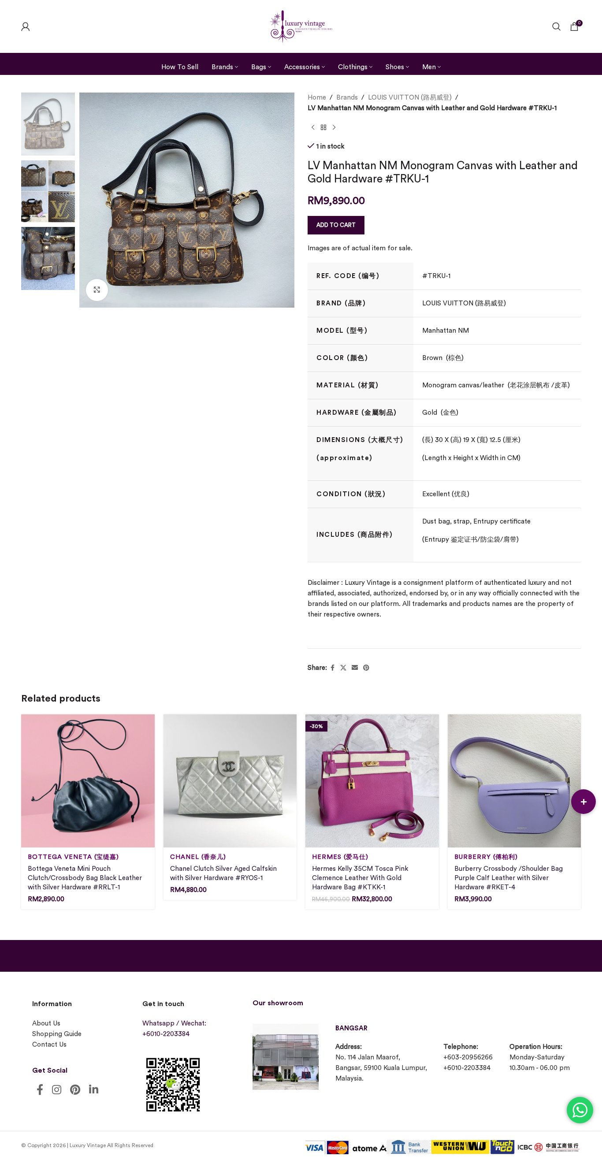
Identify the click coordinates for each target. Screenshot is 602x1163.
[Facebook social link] (332, 668)
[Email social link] (354, 668)
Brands (347, 97)
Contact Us (49, 1044)
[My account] (25, 26)
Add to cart (336, 225)
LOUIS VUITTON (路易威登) (410, 97)
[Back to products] (323, 128)
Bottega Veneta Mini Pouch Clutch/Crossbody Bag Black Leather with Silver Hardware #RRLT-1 (85, 878)
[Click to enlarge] (97, 290)
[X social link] (343, 668)
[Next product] (334, 128)
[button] (583, 801)
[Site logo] (301, 25)
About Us (46, 1023)
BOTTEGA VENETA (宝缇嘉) (73, 857)
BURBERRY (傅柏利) (486, 857)
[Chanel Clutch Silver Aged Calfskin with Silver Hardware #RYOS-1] (230, 781)
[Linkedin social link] (94, 1090)
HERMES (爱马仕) (340, 857)
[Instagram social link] (57, 1090)
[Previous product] (313, 128)
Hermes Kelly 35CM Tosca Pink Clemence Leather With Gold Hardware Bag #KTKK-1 (360, 878)
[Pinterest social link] (366, 668)
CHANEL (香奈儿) (198, 857)
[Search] (556, 26)
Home (317, 97)
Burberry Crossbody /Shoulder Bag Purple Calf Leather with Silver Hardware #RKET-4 (508, 878)
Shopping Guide (57, 1034)
